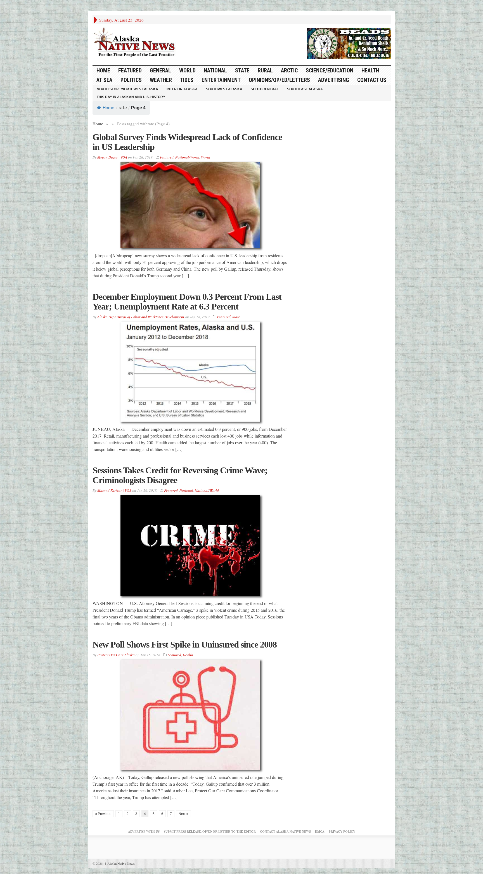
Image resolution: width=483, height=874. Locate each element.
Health (370, 70)
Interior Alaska (182, 89)
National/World (187, 157)
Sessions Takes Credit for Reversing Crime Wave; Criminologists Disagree (180, 475)
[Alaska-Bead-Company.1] (349, 42)
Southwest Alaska (224, 89)
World (187, 70)
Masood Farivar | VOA (114, 490)
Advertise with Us (144, 831)
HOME (103, 70)
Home (108, 107)
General (160, 70)
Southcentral (265, 89)
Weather (161, 80)
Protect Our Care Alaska (116, 654)
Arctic (289, 70)
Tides (186, 80)
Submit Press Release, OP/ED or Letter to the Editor (210, 831)
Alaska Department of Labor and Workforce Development (140, 316)
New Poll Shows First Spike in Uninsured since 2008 (185, 644)
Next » (183, 814)
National (215, 70)
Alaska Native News (119, 863)
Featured (130, 70)
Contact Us (371, 80)
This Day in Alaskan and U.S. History (131, 97)
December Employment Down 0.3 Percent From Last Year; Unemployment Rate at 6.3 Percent (187, 301)
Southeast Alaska (305, 89)
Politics (131, 80)
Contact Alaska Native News (285, 831)
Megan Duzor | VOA (112, 157)
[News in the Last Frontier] (136, 43)
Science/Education (329, 70)
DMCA (320, 831)
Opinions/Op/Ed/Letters (279, 80)
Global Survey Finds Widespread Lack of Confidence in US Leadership (187, 142)
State (242, 70)
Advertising (333, 80)
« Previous (103, 814)
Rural (265, 70)
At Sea (104, 80)
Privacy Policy (342, 831)
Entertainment (221, 80)
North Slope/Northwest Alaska (127, 89)
